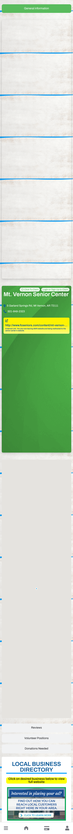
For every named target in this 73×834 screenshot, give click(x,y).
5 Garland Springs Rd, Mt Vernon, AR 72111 (32, 305)
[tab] (36, 8)
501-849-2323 (16, 311)
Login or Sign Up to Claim (55, 289)
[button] (6, 828)
